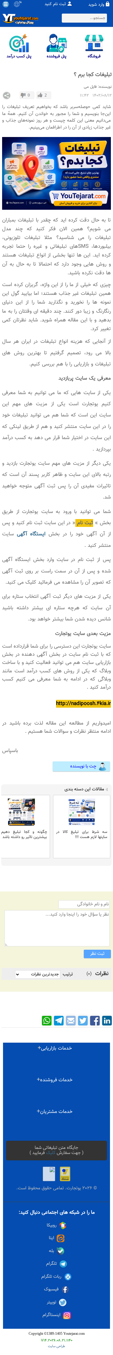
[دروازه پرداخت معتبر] (65, 1174)
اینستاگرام (51, 1315)
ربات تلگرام (51, 1276)
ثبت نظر (97, 953)
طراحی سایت (56, 1346)
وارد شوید (96, 5)
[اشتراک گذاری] (6, 95)
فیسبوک (51, 1289)
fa (20, 2)
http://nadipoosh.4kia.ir (83, 704)
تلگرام (51, 1263)
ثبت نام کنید (55, 4)
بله (51, 1251)
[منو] (5, 4)
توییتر (51, 1302)
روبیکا (52, 1225)
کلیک (50, 1152)
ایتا (51, 1238)
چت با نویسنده (83, 766)
